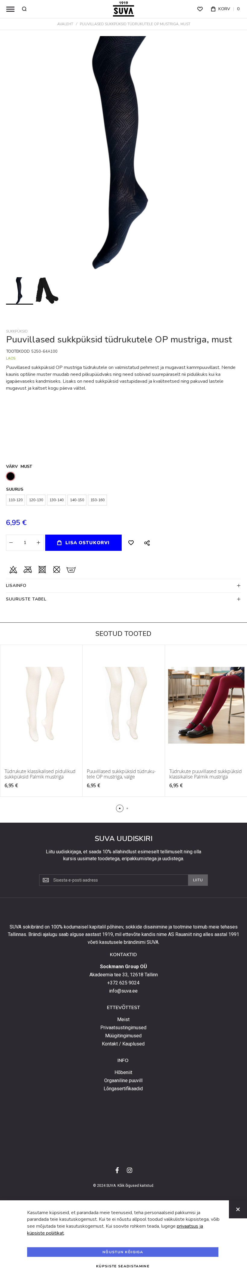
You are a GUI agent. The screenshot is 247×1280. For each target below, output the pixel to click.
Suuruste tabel (26, 599)
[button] (47, 291)
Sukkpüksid (17, 331)
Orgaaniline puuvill (123, 1080)
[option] (10, 476)
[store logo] (123, 9)
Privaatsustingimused (123, 1027)
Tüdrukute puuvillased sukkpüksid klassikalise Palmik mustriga (205, 774)
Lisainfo (16, 585)
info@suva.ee (123, 991)
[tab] (123, 585)
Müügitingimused (123, 1036)
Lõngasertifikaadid (123, 1088)
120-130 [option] (36, 500)
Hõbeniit (123, 1072)
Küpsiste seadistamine (122, 1266)
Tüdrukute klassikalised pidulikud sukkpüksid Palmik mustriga (40, 774)
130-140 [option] (56, 500)
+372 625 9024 (123, 983)
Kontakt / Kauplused (123, 1044)
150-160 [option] (97, 500)
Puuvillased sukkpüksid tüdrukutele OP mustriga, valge (121, 774)
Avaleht (65, 24)
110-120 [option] (15, 500)
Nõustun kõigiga (122, 1252)
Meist (123, 1019)
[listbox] (123, 477)
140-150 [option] (77, 500)
